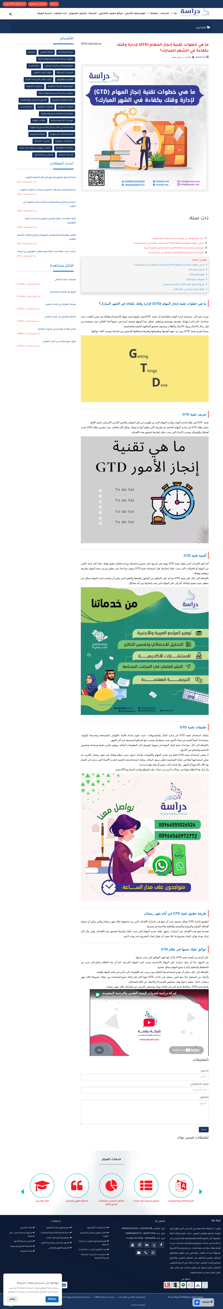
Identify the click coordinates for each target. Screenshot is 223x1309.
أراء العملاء (60, 13)
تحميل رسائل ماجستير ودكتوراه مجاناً (56, 93)
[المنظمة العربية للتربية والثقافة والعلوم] (183, 1285)
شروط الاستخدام (138, 1305)
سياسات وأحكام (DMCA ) (104, 1297)
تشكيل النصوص (78, 13)
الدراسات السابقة (65, 73)
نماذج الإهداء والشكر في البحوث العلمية (57, 329)
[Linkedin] (147, 1245)
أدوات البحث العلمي (42, 73)
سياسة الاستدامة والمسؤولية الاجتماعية (74, 1297)
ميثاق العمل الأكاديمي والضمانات (131, 1297)
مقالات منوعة (38, 121)
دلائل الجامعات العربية (62, 100)
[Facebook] (161, 1245)
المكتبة (154, 13)
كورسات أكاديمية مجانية (62, 121)
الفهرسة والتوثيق (65, 80)
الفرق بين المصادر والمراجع (63, 292)
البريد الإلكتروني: (199, 1084)
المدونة (93, 13)
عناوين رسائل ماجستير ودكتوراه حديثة (55, 59)
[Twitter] (154, 1245)
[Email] (138, 1252)
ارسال (204, 1129)
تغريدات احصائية (42, 141)
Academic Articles (64, 148)
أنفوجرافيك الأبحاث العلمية (60, 86)
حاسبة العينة (45, 13)
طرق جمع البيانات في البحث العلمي (59, 342)
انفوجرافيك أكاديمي (135, 13)
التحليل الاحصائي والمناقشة (34, 100)
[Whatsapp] (153, 1252)
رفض (12, 1299)
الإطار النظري (46, 52)
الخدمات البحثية (66, 155)
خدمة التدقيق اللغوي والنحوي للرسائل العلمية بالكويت (50, 177)
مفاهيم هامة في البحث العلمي (59, 66)
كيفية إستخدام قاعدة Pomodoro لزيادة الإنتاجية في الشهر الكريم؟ (174, 248)
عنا (175, 13)
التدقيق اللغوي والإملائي (111, 1201)
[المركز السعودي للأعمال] (198, 1285)
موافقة (52, 1299)
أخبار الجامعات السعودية (61, 134)
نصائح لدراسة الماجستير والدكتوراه (57, 114)
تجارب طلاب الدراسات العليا (38, 80)
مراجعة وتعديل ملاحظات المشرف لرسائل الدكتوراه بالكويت (48, 190)
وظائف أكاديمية (37, 134)
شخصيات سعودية (64, 141)
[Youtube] (132, 1245)
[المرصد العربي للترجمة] (190, 1285)
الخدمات (164, 13)
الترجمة (31, 52)
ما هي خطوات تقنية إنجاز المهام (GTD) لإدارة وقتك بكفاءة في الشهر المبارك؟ (168, 243)
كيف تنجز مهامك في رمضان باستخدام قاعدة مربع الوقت (177, 239)
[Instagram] (139, 1245)
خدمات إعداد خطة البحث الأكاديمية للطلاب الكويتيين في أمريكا (47, 252)
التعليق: (204, 1097)
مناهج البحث (26, 107)
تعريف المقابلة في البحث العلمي (60, 304)
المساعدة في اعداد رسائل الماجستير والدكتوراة (51, 127)
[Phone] (146, 1252)
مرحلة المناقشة (65, 52)
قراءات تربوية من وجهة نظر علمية (34, 148)
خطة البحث (34, 66)
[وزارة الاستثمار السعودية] (205, 1285)
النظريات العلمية (34, 86)
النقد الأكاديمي (77, 1201)
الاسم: (205, 1071)
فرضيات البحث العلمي (65, 280)
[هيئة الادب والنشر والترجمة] (172, 1285)
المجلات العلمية (65, 107)
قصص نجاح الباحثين (43, 155)
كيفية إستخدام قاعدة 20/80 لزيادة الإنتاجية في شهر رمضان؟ (176, 253)
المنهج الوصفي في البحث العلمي (60, 317)
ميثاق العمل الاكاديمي (111, 13)
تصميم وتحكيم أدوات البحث (181, 1201)
